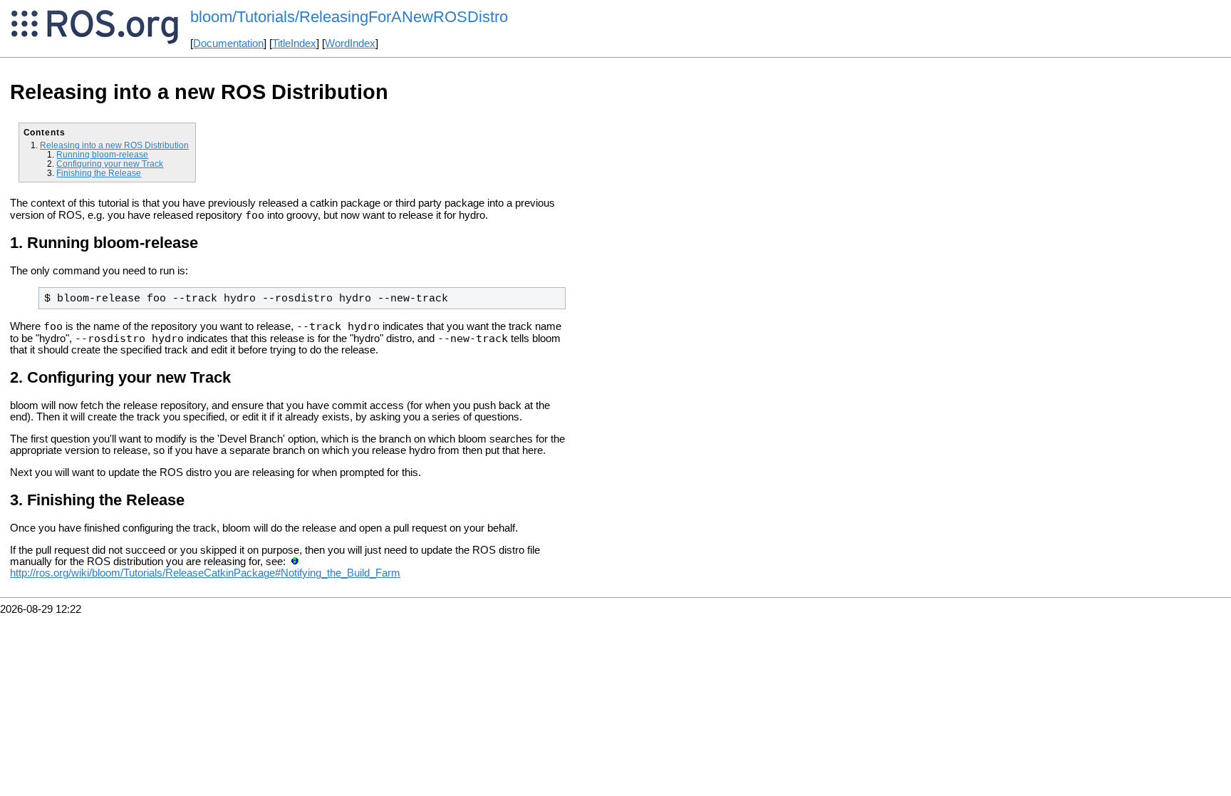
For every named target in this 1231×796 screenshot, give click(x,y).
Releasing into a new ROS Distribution (114, 145)
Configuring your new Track (109, 163)
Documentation (228, 43)
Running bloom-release (102, 154)
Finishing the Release (98, 172)
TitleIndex (294, 43)
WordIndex (350, 43)
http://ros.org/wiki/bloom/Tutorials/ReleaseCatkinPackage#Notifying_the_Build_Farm (205, 573)
